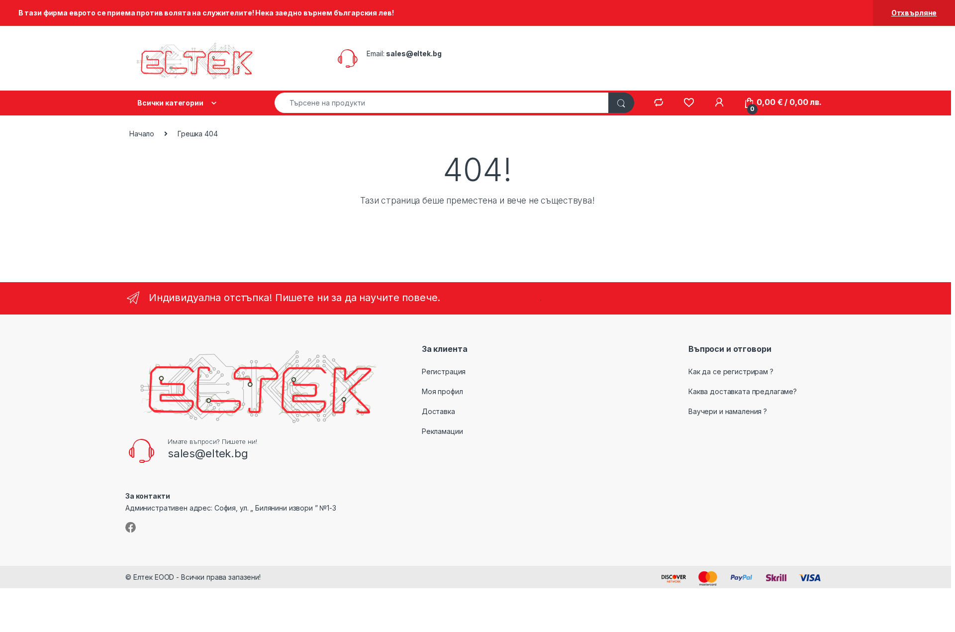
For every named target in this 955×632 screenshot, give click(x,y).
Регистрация (444, 371)
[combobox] (442, 103)
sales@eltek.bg (413, 53)
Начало (141, 133)
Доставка (438, 411)
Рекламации (442, 431)
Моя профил (442, 391)
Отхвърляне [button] (914, 12)
